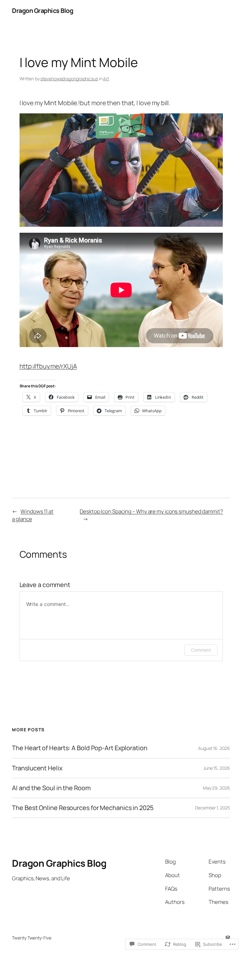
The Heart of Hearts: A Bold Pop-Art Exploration (79, 748)
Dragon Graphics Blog (42, 10)
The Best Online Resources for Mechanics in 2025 (82, 807)
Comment (200, 650)
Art (106, 79)
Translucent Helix (37, 768)
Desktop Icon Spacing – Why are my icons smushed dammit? (151, 511)
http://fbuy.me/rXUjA (48, 366)
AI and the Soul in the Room (51, 788)
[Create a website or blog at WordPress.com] (228, 938)
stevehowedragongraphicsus (69, 79)
